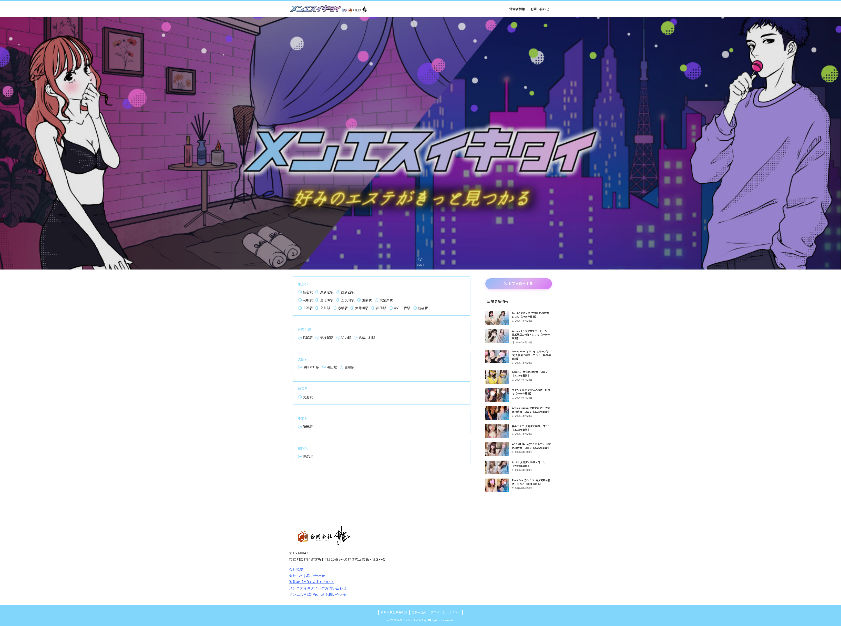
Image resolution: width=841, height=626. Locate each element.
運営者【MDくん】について (311, 582)
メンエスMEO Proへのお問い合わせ (318, 594)
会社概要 (296, 569)
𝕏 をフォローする (518, 283)
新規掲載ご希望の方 (394, 612)
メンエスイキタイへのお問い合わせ (317, 588)
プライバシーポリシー (445, 612)
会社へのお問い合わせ (307, 576)
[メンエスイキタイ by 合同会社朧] (329, 9)
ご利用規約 (419, 612)
